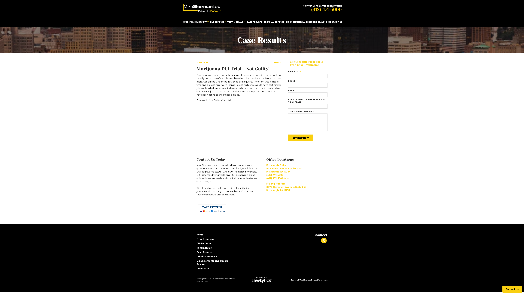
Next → (278, 62)
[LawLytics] (262, 280)
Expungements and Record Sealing (306, 22)
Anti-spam (322, 280)
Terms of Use (297, 280)
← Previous (202, 62)
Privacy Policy (310, 280)
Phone (292, 81)
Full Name (294, 72)
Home (185, 22)
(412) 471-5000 (326, 9)
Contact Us (335, 22)
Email (292, 90)
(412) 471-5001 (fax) (277, 178)
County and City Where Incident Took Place (307, 101)
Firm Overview (198, 22)
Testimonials (235, 22)
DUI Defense (217, 22)
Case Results (254, 22)
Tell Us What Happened (302, 111)
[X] (323, 240)
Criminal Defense (274, 22)
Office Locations (280, 159)
